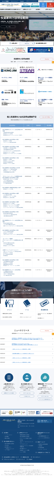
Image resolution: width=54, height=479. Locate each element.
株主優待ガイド (41, 318)
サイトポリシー (36, 457)
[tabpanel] (27, 28)
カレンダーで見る (46, 117)
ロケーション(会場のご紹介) (26, 438)
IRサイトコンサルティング (25, 317)
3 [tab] (28, 40)
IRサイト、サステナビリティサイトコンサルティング (26, 442)
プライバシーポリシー (9, 459)
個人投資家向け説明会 (7, 317)
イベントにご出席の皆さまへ (45, 399)
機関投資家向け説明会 (7, 313)
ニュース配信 (23, 451)
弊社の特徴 (7, 438)
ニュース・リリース (42, 449)
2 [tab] (26, 40)
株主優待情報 (41, 447)
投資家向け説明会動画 (43, 444)
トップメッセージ (8, 434)
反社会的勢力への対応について (11, 457)
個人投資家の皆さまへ (9, 441)
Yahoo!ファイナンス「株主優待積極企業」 (45, 314)
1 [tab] (24, 40)
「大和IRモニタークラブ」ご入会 (9, 449)
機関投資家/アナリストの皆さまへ (43, 433)
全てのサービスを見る (46, 290)
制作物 (21, 313)
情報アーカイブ (41, 442)
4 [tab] (30, 40)
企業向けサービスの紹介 (9, 393)
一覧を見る (46, 59)
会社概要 (6, 436)
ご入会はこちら (27, 396)
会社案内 (6, 432)
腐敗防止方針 (26, 457)
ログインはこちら (27, 393)
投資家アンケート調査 (24, 450)
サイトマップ (14, 1)
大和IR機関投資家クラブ (43, 436)
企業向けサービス (23, 432)
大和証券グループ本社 (43, 452)
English (22, 1)
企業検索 (40, 445)
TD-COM (7, 445)
